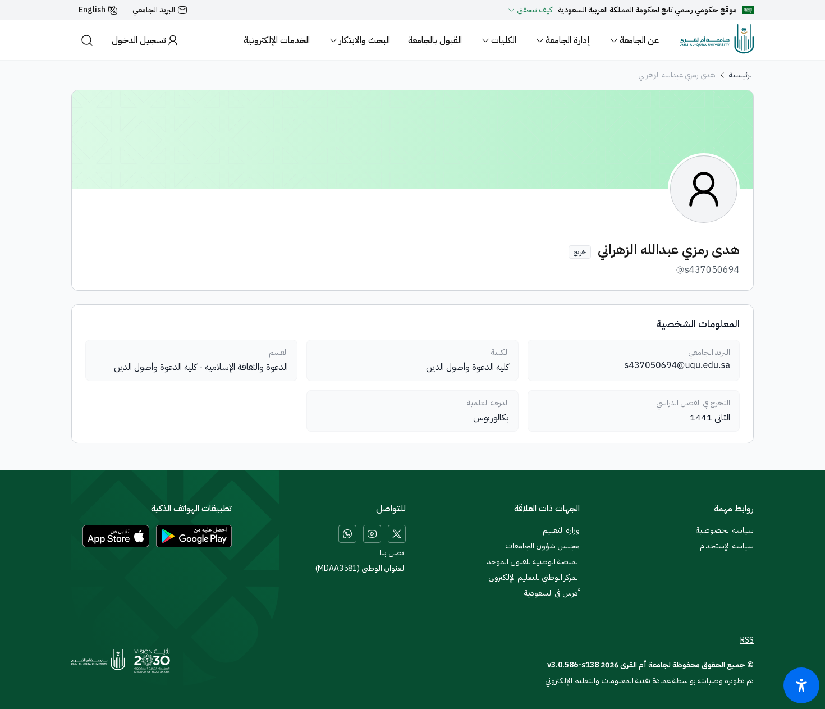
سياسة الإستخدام (727, 546)
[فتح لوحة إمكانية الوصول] (801, 685)
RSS (747, 640)
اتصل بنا (392, 553)
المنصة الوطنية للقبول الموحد (533, 562)
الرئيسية (741, 75)
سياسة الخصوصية (725, 530)
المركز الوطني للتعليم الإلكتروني (534, 577)
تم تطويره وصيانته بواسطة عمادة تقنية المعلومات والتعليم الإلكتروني (649, 681)
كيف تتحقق (534, 10)
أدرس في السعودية (552, 593)
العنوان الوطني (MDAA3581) (360, 568)
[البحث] (87, 40)
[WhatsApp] (347, 534)
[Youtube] (372, 534)
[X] (397, 534)
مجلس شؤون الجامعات (542, 546)
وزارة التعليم (561, 530)
